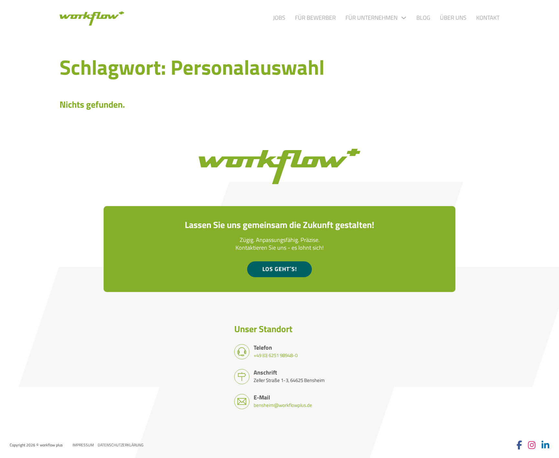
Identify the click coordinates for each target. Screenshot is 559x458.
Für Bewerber (315, 18)
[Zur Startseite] (92, 18)
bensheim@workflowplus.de (283, 405)
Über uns (453, 18)
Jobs (279, 18)
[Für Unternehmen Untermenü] (404, 18)
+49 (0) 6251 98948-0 (276, 355)
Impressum (83, 445)
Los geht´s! (279, 269)
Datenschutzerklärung (120, 445)
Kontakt (487, 18)
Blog (423, 18)
